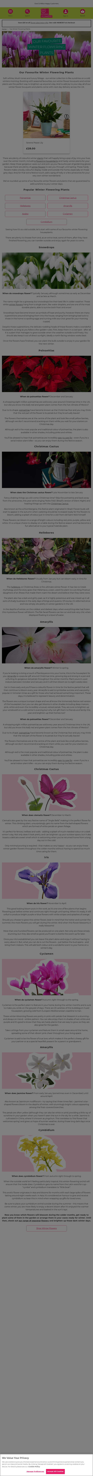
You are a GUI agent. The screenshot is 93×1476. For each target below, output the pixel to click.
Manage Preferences (35, 1471)
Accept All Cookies (55, 1471)
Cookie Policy (34, 1467)
